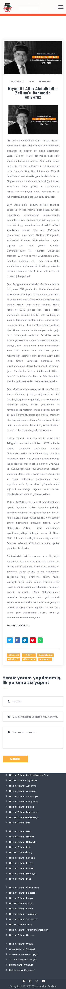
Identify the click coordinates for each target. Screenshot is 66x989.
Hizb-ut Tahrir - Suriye (21, 908)
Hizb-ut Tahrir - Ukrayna (22, 935)
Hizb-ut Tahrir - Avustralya (23, 796)
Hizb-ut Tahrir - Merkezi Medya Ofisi (28, 775)
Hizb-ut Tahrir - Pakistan (22, 892)
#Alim (29, 655)
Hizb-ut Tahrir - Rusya (21, 898)
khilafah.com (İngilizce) (22, 970)
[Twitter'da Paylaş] (10, 640)
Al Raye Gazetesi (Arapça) (24, 954)
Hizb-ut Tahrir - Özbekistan (24, 887)
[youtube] (43, 981)
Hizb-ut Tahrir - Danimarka (23, 812)
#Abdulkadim (45, 655)
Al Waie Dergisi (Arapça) (23, 959)
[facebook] (24, 981)
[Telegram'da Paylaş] (25, 640)
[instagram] (37, 981)
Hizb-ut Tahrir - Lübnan (21, 868)
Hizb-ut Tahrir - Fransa (21, 836)
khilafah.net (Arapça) (21, 965)
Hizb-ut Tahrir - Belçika (21, 807)
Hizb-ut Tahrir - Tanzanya (23, 919)
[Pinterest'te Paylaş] (33, 640)
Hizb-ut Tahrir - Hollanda (22, 842)
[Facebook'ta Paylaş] (17, 640)
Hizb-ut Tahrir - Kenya (21, 863)
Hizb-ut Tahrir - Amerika (22, 791)
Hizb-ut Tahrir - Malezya (22, 873)
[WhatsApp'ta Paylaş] (40, 640)
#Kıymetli (13, 655)
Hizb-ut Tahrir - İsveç (20, 852)
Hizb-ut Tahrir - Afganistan (23, 780)
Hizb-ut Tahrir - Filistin (20, 831)
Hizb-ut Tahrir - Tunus (21, 924)
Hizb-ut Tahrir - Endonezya (24, 817)
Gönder (15, 759)
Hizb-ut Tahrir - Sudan (21, 903)
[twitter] (30, 981)
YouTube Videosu (18, 625)
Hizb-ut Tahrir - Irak (19, 847)
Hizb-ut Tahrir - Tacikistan (23, 914)
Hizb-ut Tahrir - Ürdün (21, 943)
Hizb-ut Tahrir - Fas (19, 822)
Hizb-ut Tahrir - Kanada (22, 857)
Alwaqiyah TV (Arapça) (22, 949)
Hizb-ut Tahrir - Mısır (20, 879)
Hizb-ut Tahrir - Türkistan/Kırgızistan (28, 929)
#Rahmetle (29, 659)
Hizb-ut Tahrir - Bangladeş (23, 801)
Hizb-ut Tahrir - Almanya (22, 785)
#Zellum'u (13, 659)
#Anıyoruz (44, 659)
